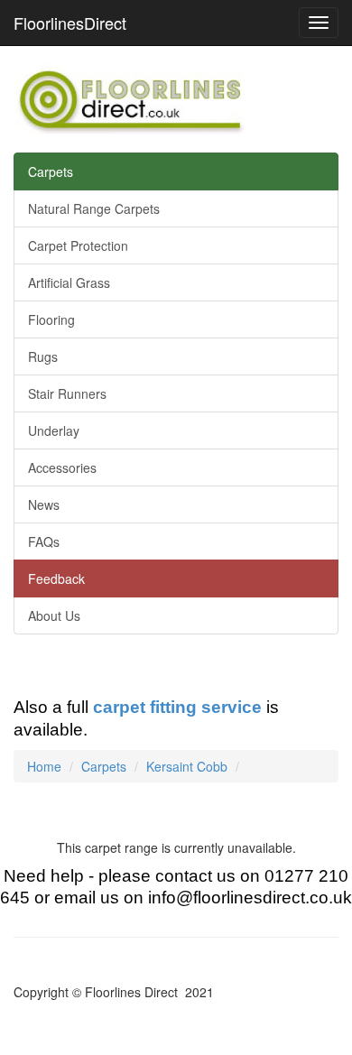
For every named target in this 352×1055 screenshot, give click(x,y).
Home (44, 766)
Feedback (56, 578)
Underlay (53, 430)
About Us (54, 615)
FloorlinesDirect (70, 22)
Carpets (50, 171)
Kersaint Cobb (186, 766)
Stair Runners (67, 393)
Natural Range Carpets (94, 208)
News (44, 504)
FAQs (44, 541)
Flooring (51, 319)
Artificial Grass (69, 282)
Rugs (43, 356)
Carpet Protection (78, 245)
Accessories (62, 467)
